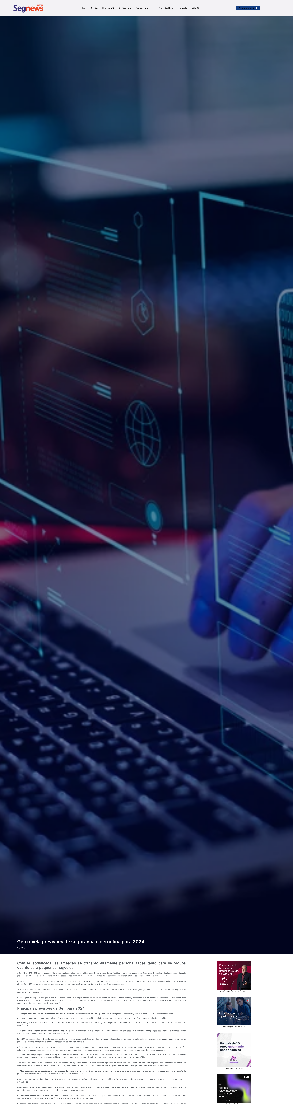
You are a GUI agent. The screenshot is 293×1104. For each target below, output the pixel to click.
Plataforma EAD (108, 8)
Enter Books (182, 8)
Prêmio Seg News (166, 8)
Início (84, 8)
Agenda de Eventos (143, 8)
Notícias (94, 8)
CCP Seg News (125, 8)
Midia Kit (195, 8)
